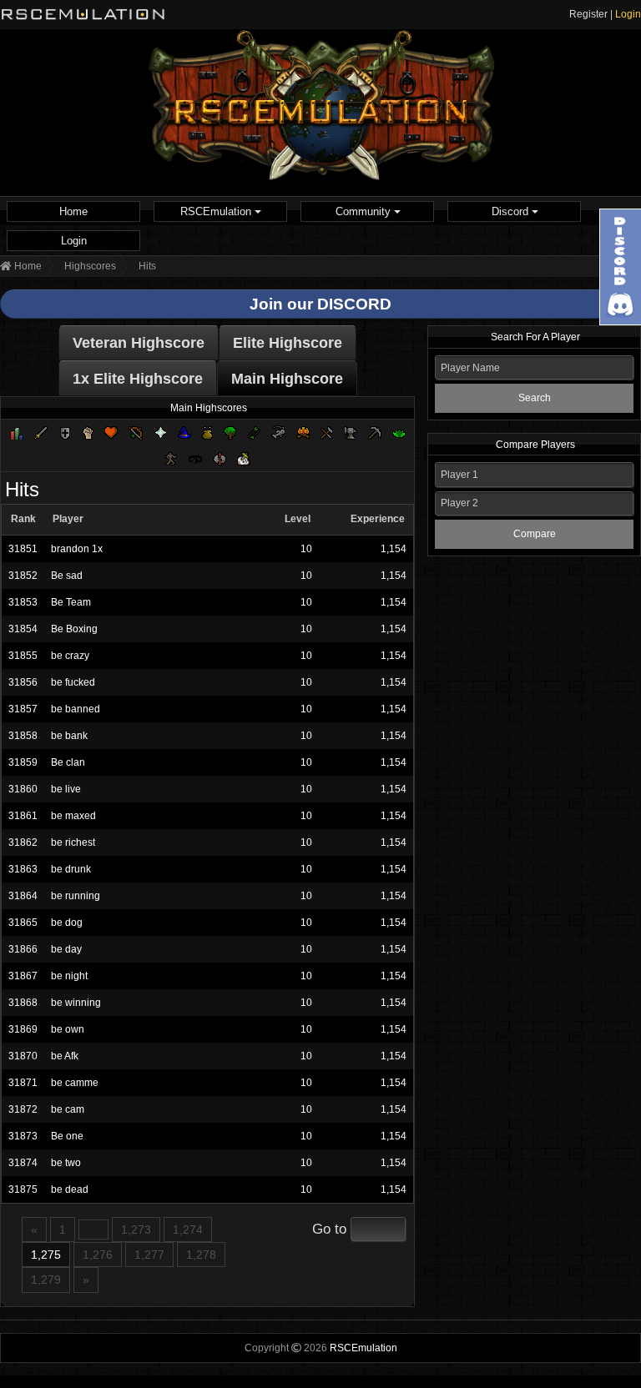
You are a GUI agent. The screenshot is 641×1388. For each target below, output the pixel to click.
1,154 (393, 549)
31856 (23, 682)
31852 (23, 575)
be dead (69, 1189)
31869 (23, 1029)
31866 (23, 949)
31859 (23, 762)
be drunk (71, 869)
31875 (23, 1189)
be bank (69, 736)
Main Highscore (287, 378)
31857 (23, 709)
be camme (74, 1083)
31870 (23, 1056)
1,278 (201, 1254)
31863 (23, 869)
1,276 (98, 1254)
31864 (23, 896)
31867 (23, 976)
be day (66, 949)
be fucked (73, 682)
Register (588, 14)
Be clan (68, 762)
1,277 (149, 1254)
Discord (512, 211)
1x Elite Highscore (138, 378)
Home (73, 211)
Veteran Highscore (138, 342)
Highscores (90, 266)
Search (534, 398)
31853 (23, 602)
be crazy (70, 655)
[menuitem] (73, 211)
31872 (23, 1109)
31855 (23, 655)
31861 (23, 816)
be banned (75, 709)
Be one (67, 1136)
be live (66, 789)
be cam (67, 1109)
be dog (67, 922)
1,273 (136, 1229)
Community (365, 211)
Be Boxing (74, 629)
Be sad (67, 575)
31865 (23, 922)
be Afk (64, 1056)
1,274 (188, 1229)
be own (67, 1029)
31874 (23, 1163)
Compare (534, 534)
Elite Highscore (287, 342)
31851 (23, 549)
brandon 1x (77, 549)
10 (306, 549)
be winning (76, 1002)
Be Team (71, 602)
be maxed (73, 816)
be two (66, 1163)
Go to (329, 1229)
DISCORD (354, 304)
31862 (23, 842)
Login (628, 14)
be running (75, 896)
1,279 (46, 1279)
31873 (23, 1136)
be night (69, 976)
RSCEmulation (217, 211)
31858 (23, 736)
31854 (23, 629)
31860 (23, 789)
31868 (23, 1002)
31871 (23, 1083)
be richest (73, 842)
